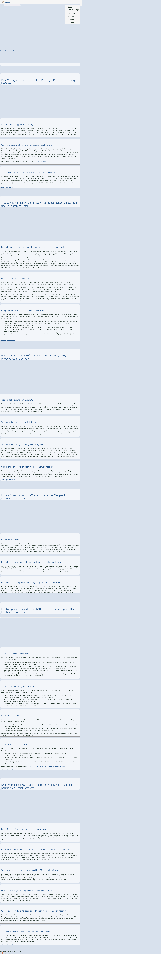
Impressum (3, 951)
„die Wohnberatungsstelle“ (41, 161)
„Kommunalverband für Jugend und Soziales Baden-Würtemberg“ (45, 766)
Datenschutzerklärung (14, 951)
